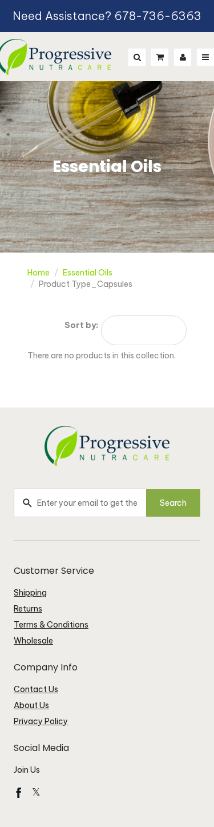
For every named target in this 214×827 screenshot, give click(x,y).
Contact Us (36, 689)
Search (173, 503)
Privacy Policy (41, 721)
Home (38, 272)
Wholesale (33, 641)
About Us (31, 705)
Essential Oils (87, 272)
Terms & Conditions (51, 625)
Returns (28, 609)
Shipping (30, 593)
